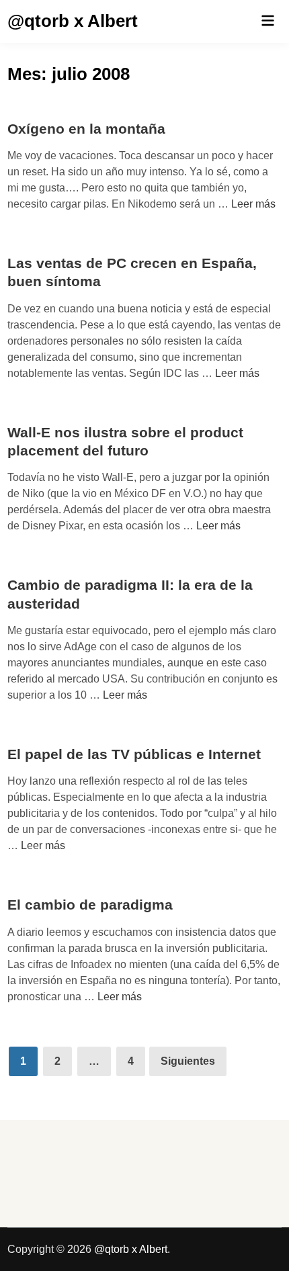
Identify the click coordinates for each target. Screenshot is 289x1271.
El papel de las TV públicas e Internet (134, 754)
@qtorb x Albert (72, 21)
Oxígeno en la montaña (86, 128)
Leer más (253, 204)
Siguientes (188, 1061)
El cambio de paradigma (90, 904)
